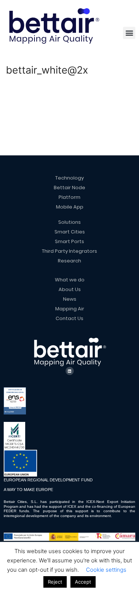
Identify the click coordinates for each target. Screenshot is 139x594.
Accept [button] (83, 582)
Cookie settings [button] (106, 569)
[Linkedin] (70, 371)
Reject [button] (55, 582)
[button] (129, 33)
